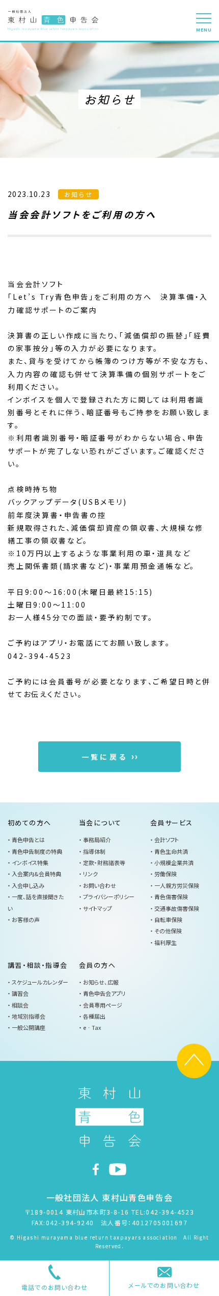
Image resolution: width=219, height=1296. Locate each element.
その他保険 (168, 931)
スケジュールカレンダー (40, 982)
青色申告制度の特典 (37, 851)
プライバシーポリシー (108, 896)
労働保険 (165, 874)
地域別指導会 (28, 1016)
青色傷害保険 (171, 896)
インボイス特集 (30, 862)
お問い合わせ (101, 885)
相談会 (20, 1005)
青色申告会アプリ (104, 993)
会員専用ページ (102, 1005)
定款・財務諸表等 (104, 862)
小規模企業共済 (174, 862)
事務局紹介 (97, 840)
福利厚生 (165, 942)
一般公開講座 (28, 1027)
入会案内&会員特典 (36, 874)
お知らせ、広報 (101, 982)
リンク (90, 874)
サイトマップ (97, 908)
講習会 (20, 993)
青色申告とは (28, 840)
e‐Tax (92, 1027)
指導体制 (94, 851)
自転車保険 (168, 919)
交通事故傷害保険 (176, 908)
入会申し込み (28, 885)
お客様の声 (26, 919)
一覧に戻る (104, 757)
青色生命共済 (171, 851)
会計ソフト (166, 840)
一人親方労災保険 (176, 885)
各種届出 (94, 1016)
